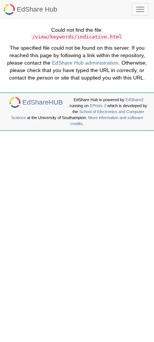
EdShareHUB (42, 102)
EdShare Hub (37, 9)
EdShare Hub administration (85, 63)
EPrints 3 (98, 105)
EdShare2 (135, 99)
